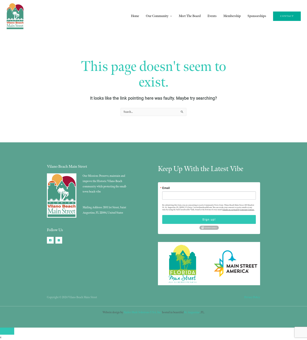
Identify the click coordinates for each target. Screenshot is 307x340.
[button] (287, 16)
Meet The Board (190, 16)
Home (135, 16)
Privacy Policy (252, 297)
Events (212, 16)
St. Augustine (192, 312)
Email (166, 187)
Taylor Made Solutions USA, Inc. (142, 312)
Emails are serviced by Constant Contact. (238, 209)
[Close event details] (7, 331)
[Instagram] (58, 240)
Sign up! (209, 219)
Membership (232, 16)
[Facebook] (50, 240)
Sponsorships (256, 16)
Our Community (157, 16)
